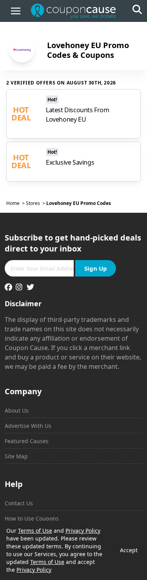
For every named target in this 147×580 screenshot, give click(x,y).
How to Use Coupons (32, 518)
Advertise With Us (28, 425)
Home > (16, 203)
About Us (17, 410)
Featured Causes (27, 441)
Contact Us (19, 503)
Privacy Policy (82, 530)
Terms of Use (35, 530)
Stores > (36, 203)
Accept (129, 550)
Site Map (16, 456)
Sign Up (95, 268)
